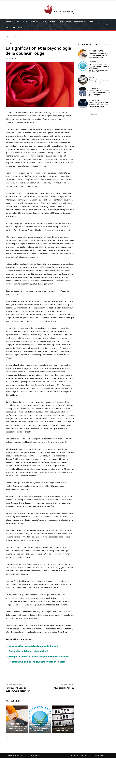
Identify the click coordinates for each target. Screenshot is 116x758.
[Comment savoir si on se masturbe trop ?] (63, 719)
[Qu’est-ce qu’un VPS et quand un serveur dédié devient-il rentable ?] (83, 103)
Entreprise (39, 720)
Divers (15, 37)
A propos (75, 755)
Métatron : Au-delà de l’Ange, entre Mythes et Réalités (37, 662)
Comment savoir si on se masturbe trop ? (63, 729)
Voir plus (93, 114)
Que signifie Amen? (64, 688)
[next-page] (12, 737)
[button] (107, 24)
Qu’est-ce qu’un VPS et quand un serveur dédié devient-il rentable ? (98, 104)
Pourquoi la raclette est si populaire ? (28, 651)
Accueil (8, 37)
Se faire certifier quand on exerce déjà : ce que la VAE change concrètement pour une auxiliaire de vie (40, 726)
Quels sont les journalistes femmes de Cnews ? (33, 646)
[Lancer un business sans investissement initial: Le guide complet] (83, 91)
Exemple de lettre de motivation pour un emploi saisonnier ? (40, 656)
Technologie (94, 100)
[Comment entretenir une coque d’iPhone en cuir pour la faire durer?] (17, 719)
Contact (84, 755)
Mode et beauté (17, 724)
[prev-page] (7, 737)
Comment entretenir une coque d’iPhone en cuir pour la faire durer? (17, 728)
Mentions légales (97, 755)
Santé (62, 726)
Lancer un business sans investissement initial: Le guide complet (99, 92)
